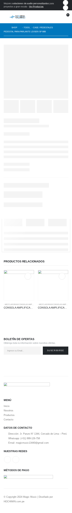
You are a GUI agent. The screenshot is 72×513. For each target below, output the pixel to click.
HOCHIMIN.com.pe (14, 501)
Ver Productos (36, 6)
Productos (9, 415)
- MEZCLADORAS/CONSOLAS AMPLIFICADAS (22, 304)
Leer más (28, 276)
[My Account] (56, 16)
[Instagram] (65, 7)
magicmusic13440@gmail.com (32, 442)
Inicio (6, 406)
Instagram (15, 459)
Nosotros (8, 410)
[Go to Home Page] (5, 27)
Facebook (7, 459)
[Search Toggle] (49, 17)
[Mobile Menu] (6, 17)
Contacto (8, 419)
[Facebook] (65, 2)
